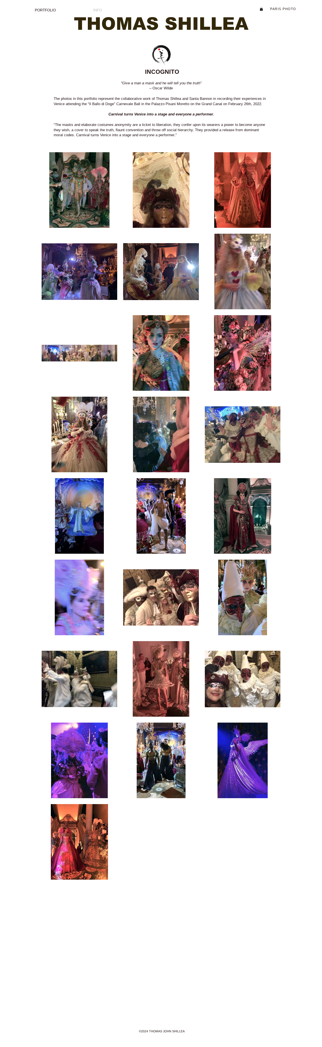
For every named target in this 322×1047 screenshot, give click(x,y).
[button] (261, 9)
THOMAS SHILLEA (161, 24)
